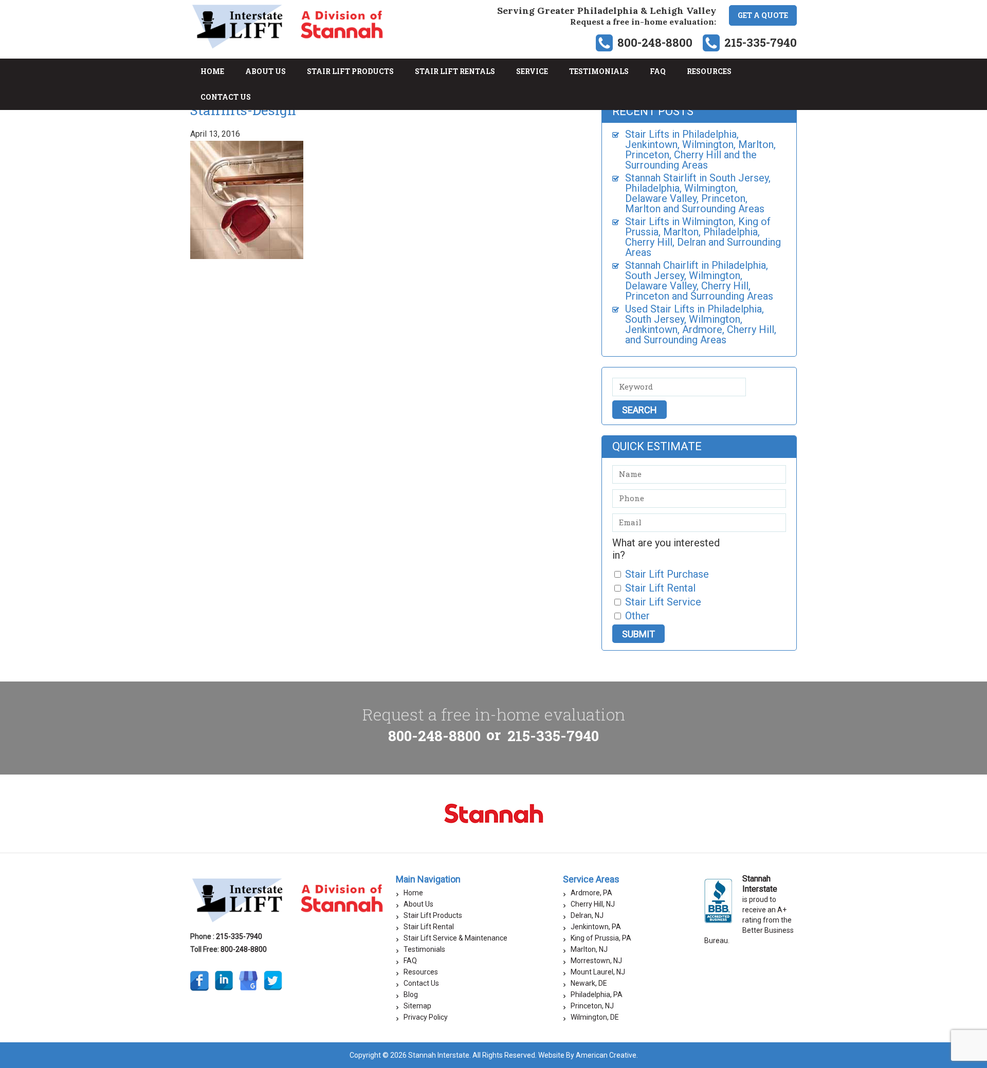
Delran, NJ (587, 915)
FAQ (410, 960)
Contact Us (421, 983)
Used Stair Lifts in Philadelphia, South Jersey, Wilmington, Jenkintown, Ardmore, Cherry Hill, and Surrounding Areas (700, 324)
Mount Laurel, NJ (598, 972)
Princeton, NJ (592, 1006)
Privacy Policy (426, 1017)
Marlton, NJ (589, 949)
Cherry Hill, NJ (593, 904)
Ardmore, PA (591, 893)
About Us (418, 904)
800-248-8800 (654, 42)
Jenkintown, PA (596, 927)
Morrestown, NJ (596, 960)
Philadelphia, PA (597, 994)
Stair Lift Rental (429, 927)
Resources (421, 972)
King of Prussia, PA (601, 938)
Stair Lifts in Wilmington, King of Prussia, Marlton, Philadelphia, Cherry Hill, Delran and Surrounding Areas (703, 237)
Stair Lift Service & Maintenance (455, 938)
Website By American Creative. (588, 1055)
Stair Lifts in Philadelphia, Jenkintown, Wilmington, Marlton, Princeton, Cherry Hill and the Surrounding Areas (700, 149)
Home (413, 893)
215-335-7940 (760, 42)
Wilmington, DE (595, 1017)
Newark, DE (589, 983)
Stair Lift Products (433, 915)
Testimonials (424, 949)
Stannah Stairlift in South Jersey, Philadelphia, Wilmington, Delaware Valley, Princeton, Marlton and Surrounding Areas (698, 193)
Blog (411, 994)
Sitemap (417, 1006)
